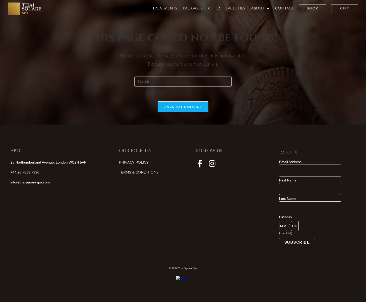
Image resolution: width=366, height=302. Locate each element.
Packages (192, 8)
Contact (284, 8)
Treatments (164, 8)
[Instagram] (212, 163)
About (257, 8)
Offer (214, 8)
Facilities (235, 8)
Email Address (290, 162)
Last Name (287, 199)
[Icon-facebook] (199, 163)
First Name (288, 180)
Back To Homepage (183, 106)
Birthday (285, 217)
